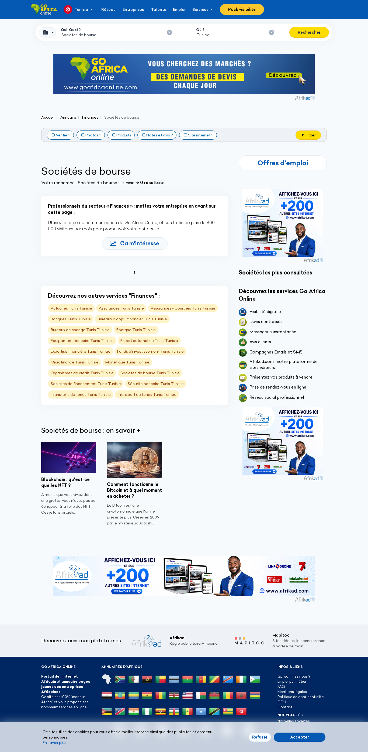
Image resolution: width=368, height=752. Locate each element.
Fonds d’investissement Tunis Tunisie (150, 351)
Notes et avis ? (159, 135)
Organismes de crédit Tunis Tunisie (82, 372)
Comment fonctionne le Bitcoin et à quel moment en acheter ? (134, 490)
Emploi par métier (291, 681)
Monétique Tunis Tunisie (127, 362)
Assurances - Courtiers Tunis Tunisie (183, 308)
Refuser (260, 737)
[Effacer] (169, 32)
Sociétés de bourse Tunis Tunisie (150, 372)
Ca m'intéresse (139, 243)
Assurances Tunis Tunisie (121, 308)
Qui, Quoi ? (71, 30)
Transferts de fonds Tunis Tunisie (81, 394)
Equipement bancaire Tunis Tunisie (82, 340)
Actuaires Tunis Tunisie (71, 308)
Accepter (299, 737)
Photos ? (93, 135)
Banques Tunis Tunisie (71, 319)
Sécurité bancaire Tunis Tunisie (156, 383)
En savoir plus (54, 742)
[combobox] (47, 32)
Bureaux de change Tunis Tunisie (80, 329)
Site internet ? (200, 135)
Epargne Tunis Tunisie (136, 329)
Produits (123, 135)
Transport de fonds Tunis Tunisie (146, 394)
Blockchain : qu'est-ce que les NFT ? (65, 482)
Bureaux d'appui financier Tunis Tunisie (132, 319)
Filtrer (310, 135)
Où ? (200, 30)
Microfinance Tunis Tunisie (75, 362)
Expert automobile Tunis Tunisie (149, 340)
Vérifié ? (63, 135)
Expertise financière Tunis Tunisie (80, 351)
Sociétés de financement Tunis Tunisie (86, 383)
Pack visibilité (242, 9)
